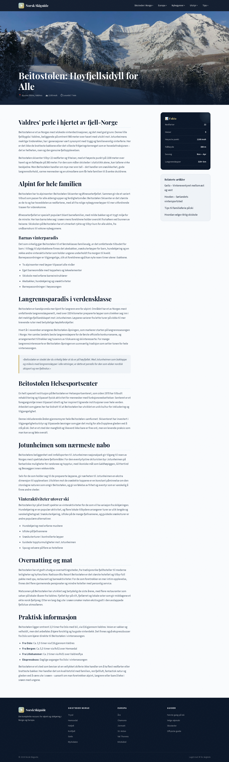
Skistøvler (172, 725)
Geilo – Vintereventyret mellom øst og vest (184, 188)
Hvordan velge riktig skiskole (181, 215)
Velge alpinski (173, 720)
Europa (162, 5)
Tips (205, 5)
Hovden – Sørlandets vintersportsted (176, 199)
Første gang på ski (175, 715)
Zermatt (121, 725)
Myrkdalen (73, 742)
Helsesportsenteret (80, 393)
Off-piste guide (174, 731)
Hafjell (71, 725)
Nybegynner (178, 5)
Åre (119, 715)
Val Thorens (123, 736)
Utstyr (194, 5)
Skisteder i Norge (143, 5)
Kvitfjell (71, 731)
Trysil (70, 715)
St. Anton (122, 731)
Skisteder (31, 65)
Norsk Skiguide (34, 5)
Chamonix (122, 720)
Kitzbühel (122, 742)
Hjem (21, 65)
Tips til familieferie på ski (179, 208)
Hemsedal (73, 720)
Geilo (70, 736)
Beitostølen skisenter (31, 158)
